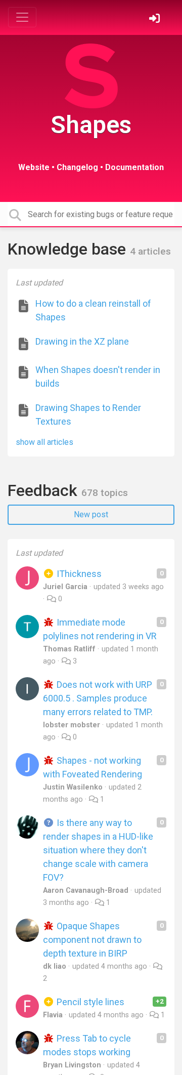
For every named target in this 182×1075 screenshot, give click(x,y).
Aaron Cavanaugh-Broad (85, 890)
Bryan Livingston (72, 1065)
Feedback (44, 490)
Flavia (53, 1015)
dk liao (54, 966)
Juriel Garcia (65, 587)
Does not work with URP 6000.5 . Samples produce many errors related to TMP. (98, 698)
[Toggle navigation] (22, 17)
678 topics (104, 493)
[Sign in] (155, 19)
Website (34, 167)
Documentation (134, 167)
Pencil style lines (89, 1002)
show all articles (44, 442)
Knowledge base (69, 249)
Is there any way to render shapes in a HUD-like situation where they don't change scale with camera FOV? (98, 850)
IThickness (78, 573)
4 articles (150, 251)
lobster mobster (71, 725)
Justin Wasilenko (73, 787)
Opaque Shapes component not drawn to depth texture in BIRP (92, 940)
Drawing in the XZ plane (82, 341)
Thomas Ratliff (69, 649)
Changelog (77, 167)
